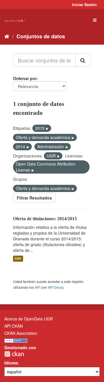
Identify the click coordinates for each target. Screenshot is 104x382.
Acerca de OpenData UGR (28, 319)
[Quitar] (47, 128)
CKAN (14, 354)
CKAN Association (20, 333)
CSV (18, 258)
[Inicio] (6, 36)
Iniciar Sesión (84, 4)
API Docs (55, 287)
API (37, 287)
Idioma (11, 363)
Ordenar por (25, 78)
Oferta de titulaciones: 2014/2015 (45, 218)
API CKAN (13, 326)
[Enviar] (83, 60)
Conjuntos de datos (40, 36)
